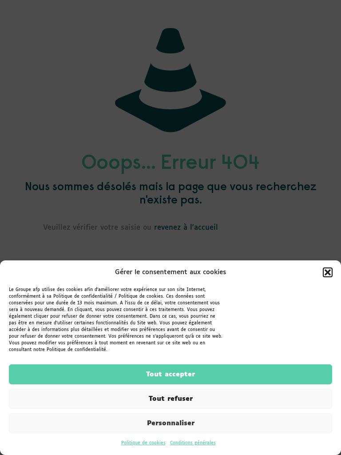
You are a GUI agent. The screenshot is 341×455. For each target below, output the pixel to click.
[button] (327, 272)
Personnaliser (170, 423)
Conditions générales (193, 443)
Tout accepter (170, 374)
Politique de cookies (143, 443)
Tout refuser (171, 398)
